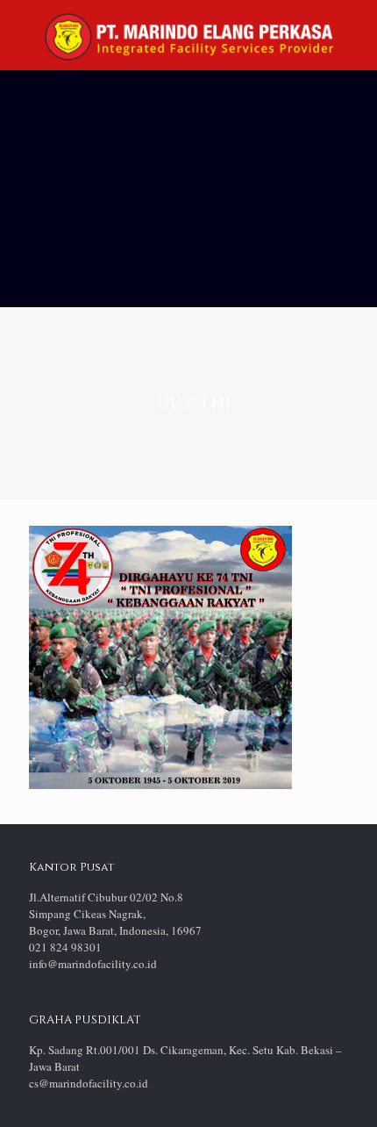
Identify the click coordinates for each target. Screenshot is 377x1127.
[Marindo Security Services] (188, 35)
